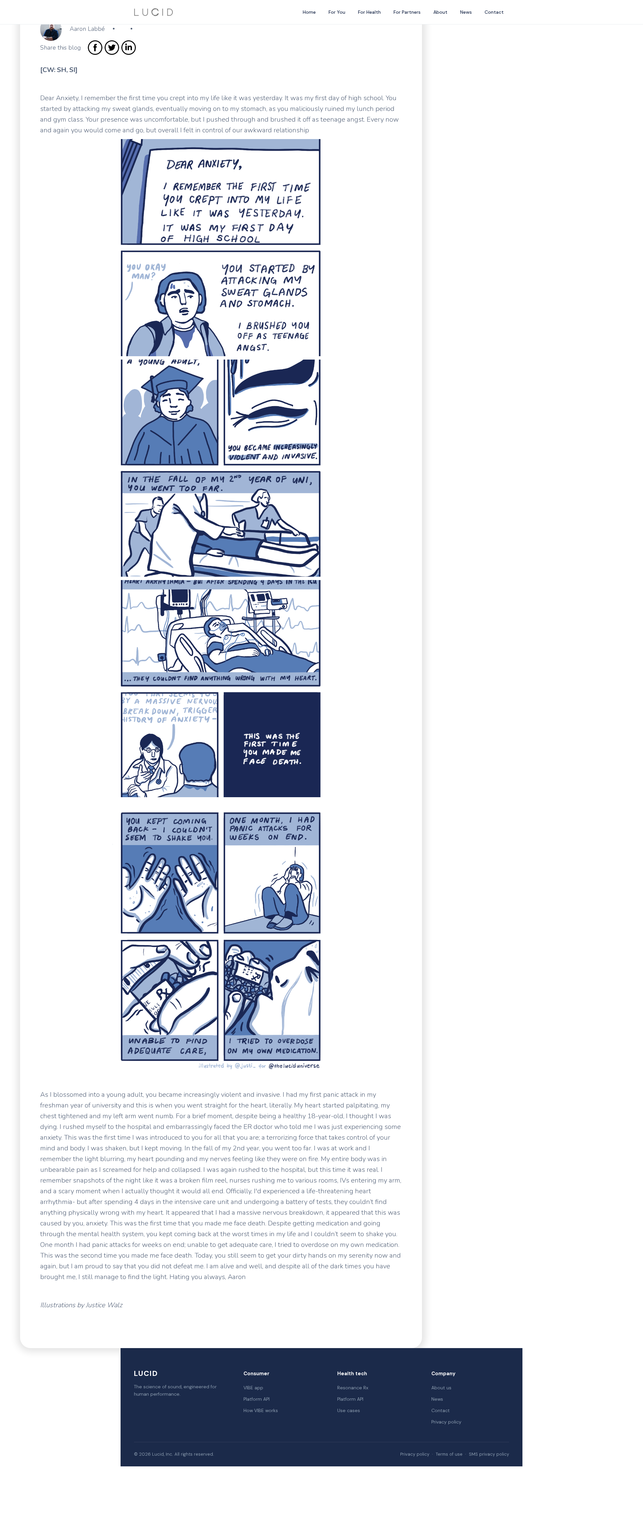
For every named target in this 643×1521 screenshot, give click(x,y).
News (466, 12)
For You (337, 12)
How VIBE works (260, 1410)
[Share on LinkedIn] (128, 47)
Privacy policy (446, 1422)
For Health (369, 12)
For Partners (407, 12)
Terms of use (449, 1454)
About (440, 12)
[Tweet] (111, 47)
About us (441, 1388)
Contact (494, 12)
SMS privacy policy (489, 1454)
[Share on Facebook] (95, 47)
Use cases (348, 1410)
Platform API (256, 1399)
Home (309, 12)
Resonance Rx (352, 1388)
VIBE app (253, 1388)
